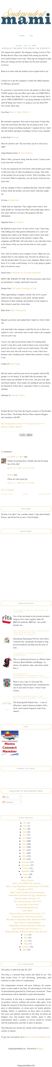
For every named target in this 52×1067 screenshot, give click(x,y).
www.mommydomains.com (27, 907)
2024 (25, 822)
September (25, 871)
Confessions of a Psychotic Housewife (26, 272)
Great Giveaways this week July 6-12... (27, 928)
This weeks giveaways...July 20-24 (27, 901)
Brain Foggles (14, 363)
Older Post (7, 494)
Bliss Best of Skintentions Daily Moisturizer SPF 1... (27, 919)
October (26, 868)
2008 (24, 949)
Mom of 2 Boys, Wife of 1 (19, 112)
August (25, 874)
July (25, 877)
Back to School (27, 880)
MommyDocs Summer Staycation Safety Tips (27, 925)
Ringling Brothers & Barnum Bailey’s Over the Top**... (27, 931)
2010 (24, 856)
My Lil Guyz (18, 222)
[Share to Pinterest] (31, 434)
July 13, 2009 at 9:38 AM (21, 468)
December (26, 862)
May (25, 937)
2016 (24, 838)
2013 (24, 847)
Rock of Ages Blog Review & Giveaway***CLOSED (27, 886)
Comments (8, 802)
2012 (24, 850)
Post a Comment (7, 489)
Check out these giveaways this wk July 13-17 (27, 913)
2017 (24, 835)
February (25, 946)
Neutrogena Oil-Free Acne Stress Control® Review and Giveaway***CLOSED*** (31, 632)
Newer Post (45, 494)
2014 (24, 844)
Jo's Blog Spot (13, 200)
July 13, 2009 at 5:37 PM (20, 483)
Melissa (10, 474)
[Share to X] (26, 434)
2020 (25, 826)
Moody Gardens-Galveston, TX (27, 898)
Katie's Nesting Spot (18, 310)
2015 (24, 841)
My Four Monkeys (25, 153)
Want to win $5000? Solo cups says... (27, 883)
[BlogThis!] (23, 434)
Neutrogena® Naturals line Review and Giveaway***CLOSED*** (31, 697)
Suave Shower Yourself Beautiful (27, 922)
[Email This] (20, 434)
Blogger (40, 1048)
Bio (31, 36)
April (26, 940)
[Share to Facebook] (28, 434)
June (25, 934)
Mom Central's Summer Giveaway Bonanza (27, 892)
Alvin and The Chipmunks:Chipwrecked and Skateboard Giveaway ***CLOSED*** (31, 675)
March (26, 943)
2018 (24, 832)
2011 (24, 853)
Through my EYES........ (27, 889)
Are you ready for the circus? (27, 904)
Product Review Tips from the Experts (27, 916)
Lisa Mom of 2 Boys (15, 456)
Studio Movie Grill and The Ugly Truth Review (27, 895)
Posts (6, 797)
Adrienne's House (18, 395)
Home (22, 36)
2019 (24, 829)
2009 (24, 859)
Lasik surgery (27, 910)
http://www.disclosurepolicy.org (37, 1037)
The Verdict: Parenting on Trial (24, 288)
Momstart (15, 137)
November (26, 865)
